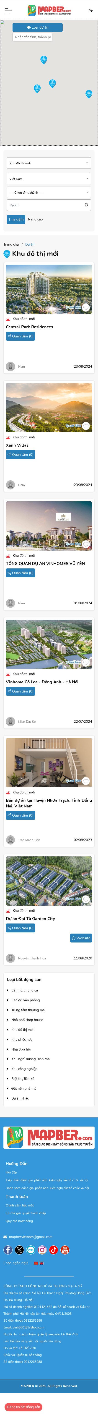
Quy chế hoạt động (19, 1221)
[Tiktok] (54, 1250)
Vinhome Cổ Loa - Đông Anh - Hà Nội (42, 682)
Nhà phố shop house (26, 1020)
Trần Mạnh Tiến (29, 840)
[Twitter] (20, 1250)
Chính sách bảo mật (20, 1205)
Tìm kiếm (16, 219)
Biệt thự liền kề (22, 1078)
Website (82, 938)
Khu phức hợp (21, 1039)
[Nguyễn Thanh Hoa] (10, 958)
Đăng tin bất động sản (23, 1407)
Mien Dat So (27, 722)
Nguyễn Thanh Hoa (32, 958)
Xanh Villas (17, 445)
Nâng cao (35, 219)
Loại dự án (39, 27)
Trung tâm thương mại (27, 1010)
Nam (21, 366)
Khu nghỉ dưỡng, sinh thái (30, 1059)
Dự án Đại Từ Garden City (30, 918)
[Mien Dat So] (10, 721)
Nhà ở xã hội (20, 1049)
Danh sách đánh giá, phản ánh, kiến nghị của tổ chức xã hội (47, 1188)
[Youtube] (66, 1250)
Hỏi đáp (11, 1172)
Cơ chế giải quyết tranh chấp (26, 1213)
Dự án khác (19, 1098)
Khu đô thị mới (21, 1029)
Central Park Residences (29, 327)
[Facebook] (9, 1250)
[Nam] (10, 366)
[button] (37, 89)
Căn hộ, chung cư (24, 990)
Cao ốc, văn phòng (25, 1000)
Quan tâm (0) (22, 336)
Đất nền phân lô (23, 1088)
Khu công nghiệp (23, 1069)
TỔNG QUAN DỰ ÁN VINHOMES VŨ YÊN (45, 563)
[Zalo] (32, 1250)
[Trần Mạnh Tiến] (10, 839)
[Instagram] (43, 1250)
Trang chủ (11, 244)
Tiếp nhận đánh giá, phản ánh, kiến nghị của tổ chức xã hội (47, 1180)
